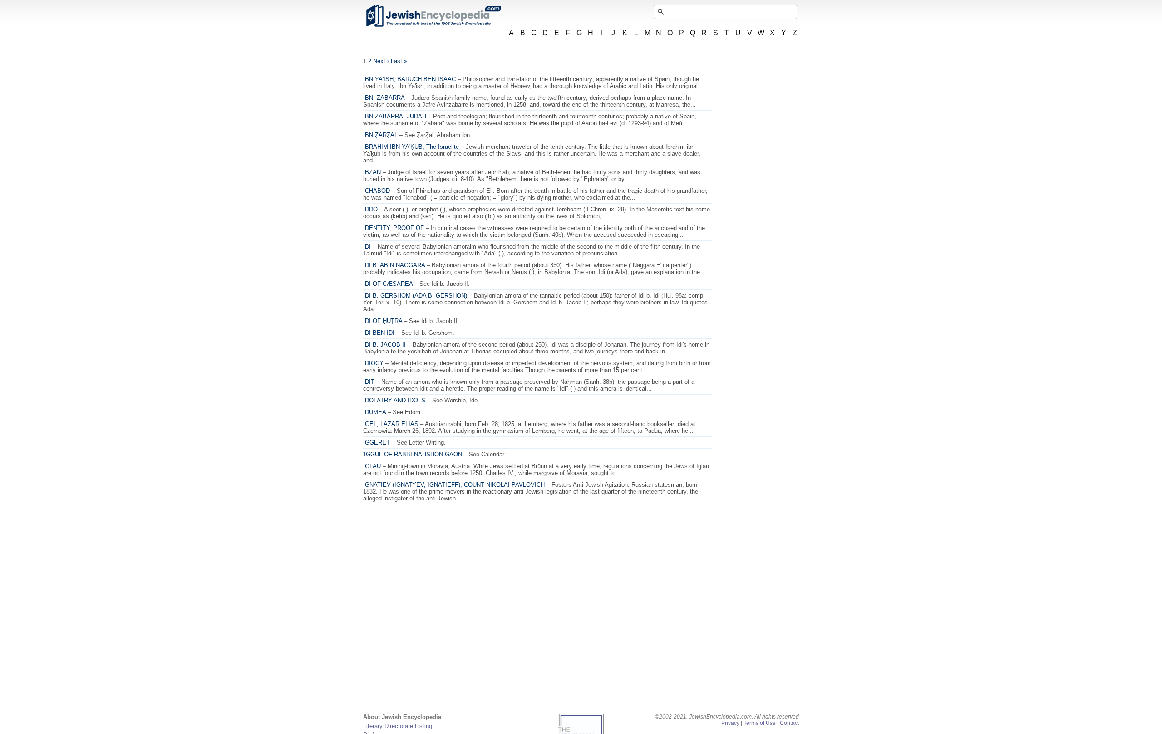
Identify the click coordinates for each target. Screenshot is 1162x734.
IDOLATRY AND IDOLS (394, 400)
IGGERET (376, 442)
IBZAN (372, 172)
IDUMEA (374, 412)
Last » (399, 61)
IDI (367, 246)
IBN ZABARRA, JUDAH (394, 116)
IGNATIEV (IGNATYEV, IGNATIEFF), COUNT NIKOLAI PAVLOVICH (454, 484)
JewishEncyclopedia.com (433, 16)
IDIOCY (373, 363)
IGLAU (372, 466)
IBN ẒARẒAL (380, 135)
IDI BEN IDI (378, 332)
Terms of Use (759, 723)
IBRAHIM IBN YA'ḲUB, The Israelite (411, 146)
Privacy (730, 723)
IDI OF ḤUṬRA (382, 321)
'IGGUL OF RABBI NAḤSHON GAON (412, 454)
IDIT (368, 381)
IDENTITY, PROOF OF (393, 228)
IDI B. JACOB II (384, 344)
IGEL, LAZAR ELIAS (391, 424)
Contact (789, 723)
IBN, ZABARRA (383, 97)
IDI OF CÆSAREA (388, 283)
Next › (381, 61)
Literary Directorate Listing (397, 726)
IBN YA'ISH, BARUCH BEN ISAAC (409, 79)
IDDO (370, 209)
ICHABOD (376, 190)
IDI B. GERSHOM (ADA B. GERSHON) (415, 295)
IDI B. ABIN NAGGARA (394, 265)
